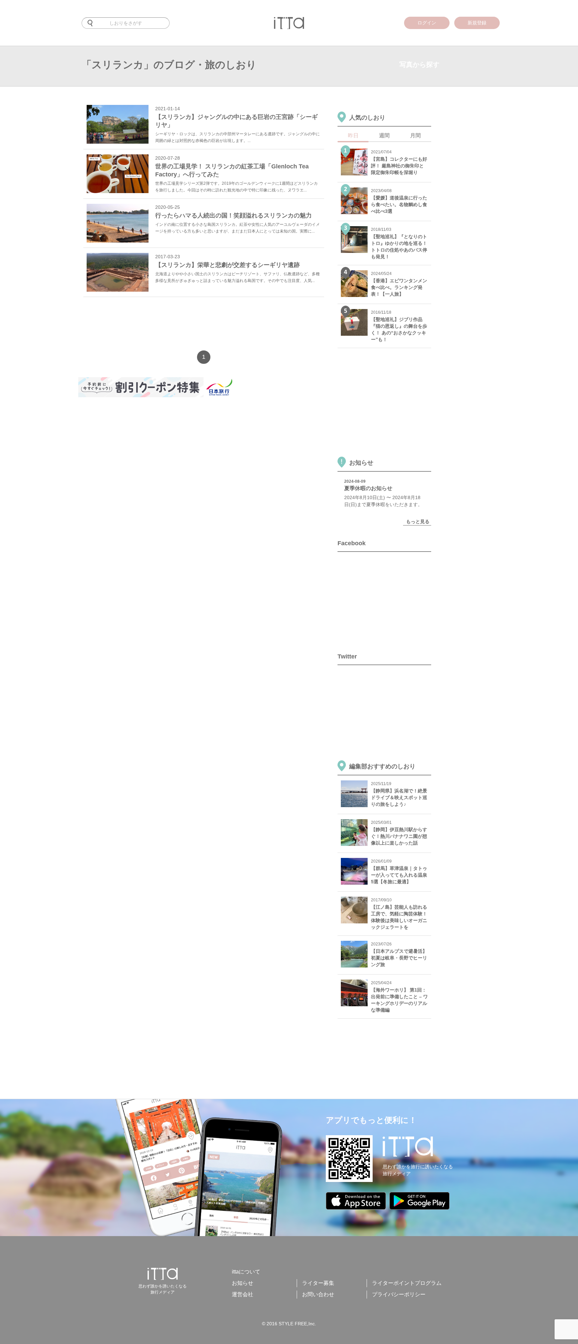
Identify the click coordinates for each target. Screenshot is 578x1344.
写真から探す (419, 64)
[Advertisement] (200, 325)
